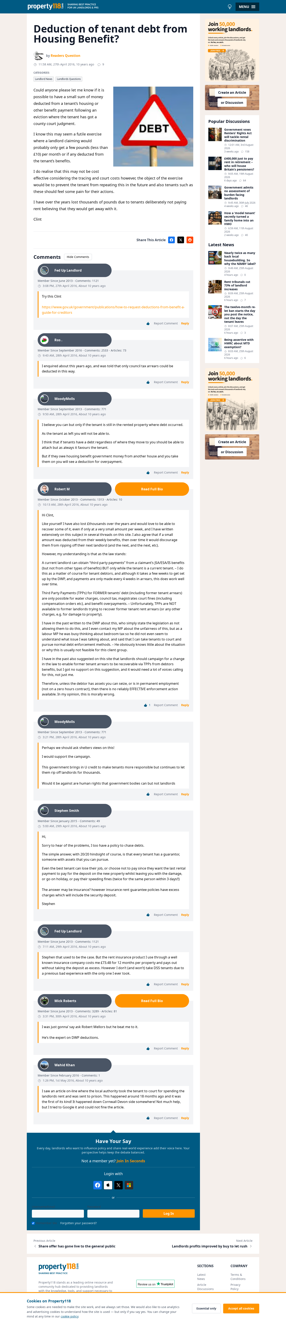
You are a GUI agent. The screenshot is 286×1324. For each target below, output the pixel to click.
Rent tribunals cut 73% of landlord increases (237, 285)
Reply (185, 323)
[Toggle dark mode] (229, 7)
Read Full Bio (152, 489)
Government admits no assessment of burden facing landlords (238, 193)
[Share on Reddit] (190, 240)
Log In (169, 1213)
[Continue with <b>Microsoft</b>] (129, 1185)
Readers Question (65, 55)
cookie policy (69, 1316)
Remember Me (46, 1223)
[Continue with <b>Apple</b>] (108, 1185)
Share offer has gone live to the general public (77, 1246)
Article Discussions (205, 1287)
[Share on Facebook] (171, 240)
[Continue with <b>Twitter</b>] (118, 1185)
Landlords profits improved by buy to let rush (209, 1246)
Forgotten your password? (78, 1223)
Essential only (206, 1308)
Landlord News (43, 79)
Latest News (201, 1277)
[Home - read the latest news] (126, 7)
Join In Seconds (131, 1160)
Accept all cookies (241, 1308)
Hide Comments (78, 257)
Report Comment (166, 323)
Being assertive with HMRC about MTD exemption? (239, 343)
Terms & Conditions (238, 1277)
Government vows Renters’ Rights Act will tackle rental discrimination (238, 135)
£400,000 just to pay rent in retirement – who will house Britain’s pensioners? (239, 164)
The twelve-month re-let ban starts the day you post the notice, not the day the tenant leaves (240, 314)
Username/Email (43, 1207)
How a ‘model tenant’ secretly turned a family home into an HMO (239, 218)
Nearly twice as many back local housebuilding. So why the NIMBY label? (240, 258)
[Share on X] (180, 240)
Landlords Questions (69, 79)
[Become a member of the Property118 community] (232, 50)
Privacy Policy (235, 1287)
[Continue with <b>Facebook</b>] (97, 1185)
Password (94, 1207)
